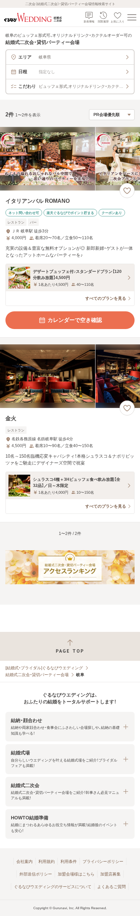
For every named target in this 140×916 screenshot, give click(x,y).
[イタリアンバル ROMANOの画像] (70, 159)
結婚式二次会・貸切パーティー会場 (37, 674)
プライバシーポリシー (103, 861)
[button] (70, 726)
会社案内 (24, 861)
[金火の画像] (70, 376)
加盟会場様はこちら (76, 874)
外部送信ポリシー (35, 874)
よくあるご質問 (111, 886)
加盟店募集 (110, 874)
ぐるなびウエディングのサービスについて (52, 886)
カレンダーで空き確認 (75, 320)
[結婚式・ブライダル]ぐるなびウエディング (44, 668)
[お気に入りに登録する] (127, 190)
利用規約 (46, 861)
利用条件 (68, 861)
